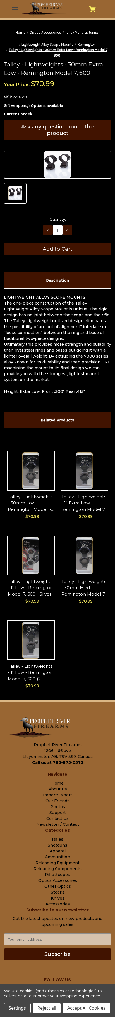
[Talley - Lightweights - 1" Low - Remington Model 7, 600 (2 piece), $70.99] (30, 640)
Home (57, 783)
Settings (17, 1008)
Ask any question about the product (57, 130)
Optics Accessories (57, 880)
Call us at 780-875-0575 (57, 762)
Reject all (46, 1008)
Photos (57, 806)
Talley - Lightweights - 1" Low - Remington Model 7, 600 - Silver (30, 588)
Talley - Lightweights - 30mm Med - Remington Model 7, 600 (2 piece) (83, 588)
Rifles (57, 839)
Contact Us (57, 818)
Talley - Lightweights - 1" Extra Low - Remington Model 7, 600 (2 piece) (83, 503)
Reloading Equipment (57, 862)
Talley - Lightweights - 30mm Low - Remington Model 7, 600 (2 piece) (30, 503)
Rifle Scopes (57, 874)
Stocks (57, 892)
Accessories (57, 904)
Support (57, 812)
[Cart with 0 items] (92, 9)
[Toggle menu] (14, 9)
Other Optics (57, 886)
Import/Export (57, 794)
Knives (57, 898)
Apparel (58, 851)
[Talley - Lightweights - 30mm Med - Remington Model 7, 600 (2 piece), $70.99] (84, 555)
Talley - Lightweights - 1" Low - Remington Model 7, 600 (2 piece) (30, 672)
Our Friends (57, 800)
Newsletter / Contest (57, 824)
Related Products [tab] (57, 420)
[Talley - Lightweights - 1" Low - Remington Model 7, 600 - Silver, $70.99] (30, 555)
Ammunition (57, 856)
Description (57, 280)
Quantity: (57, 219)
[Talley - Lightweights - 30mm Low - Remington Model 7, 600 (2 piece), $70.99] (30, 470)
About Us (57, 789)
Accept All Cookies (86, 1008)
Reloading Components (57, 868)
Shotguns (57, 845)
